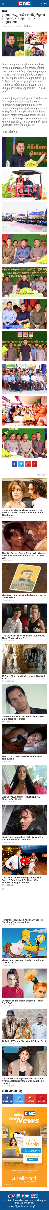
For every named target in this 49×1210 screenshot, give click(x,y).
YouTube (30, 1101)
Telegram (19, 1101)
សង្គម (5, 11)
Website (41, 1101)
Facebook (7, 1101)
